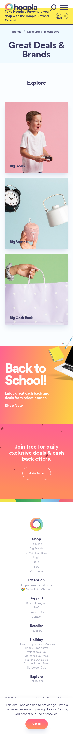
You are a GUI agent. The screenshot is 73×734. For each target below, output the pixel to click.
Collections (37, 681)
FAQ (36, 607)
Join (36, 562)
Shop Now (14, 405)
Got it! (36, 724)
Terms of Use (36, 612)
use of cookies (47, 713)
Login (36, 557)
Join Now (36, 473)
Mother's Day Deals (36, 656)
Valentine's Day (36, 652)
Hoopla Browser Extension (36, 585)
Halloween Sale (36, 667)
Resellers (36, 630)
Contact (36, 616)
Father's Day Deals (36, 659)
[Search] (54, 7)
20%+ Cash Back (36, 553)
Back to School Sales (36, 663)
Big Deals (36, 544)
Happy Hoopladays (36, 648)
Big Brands (36, 548)
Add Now (59, 17)
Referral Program (36, 603)
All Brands (36, 571)
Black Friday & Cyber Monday (36, 644)
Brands (16, 31)
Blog (36, 566)
